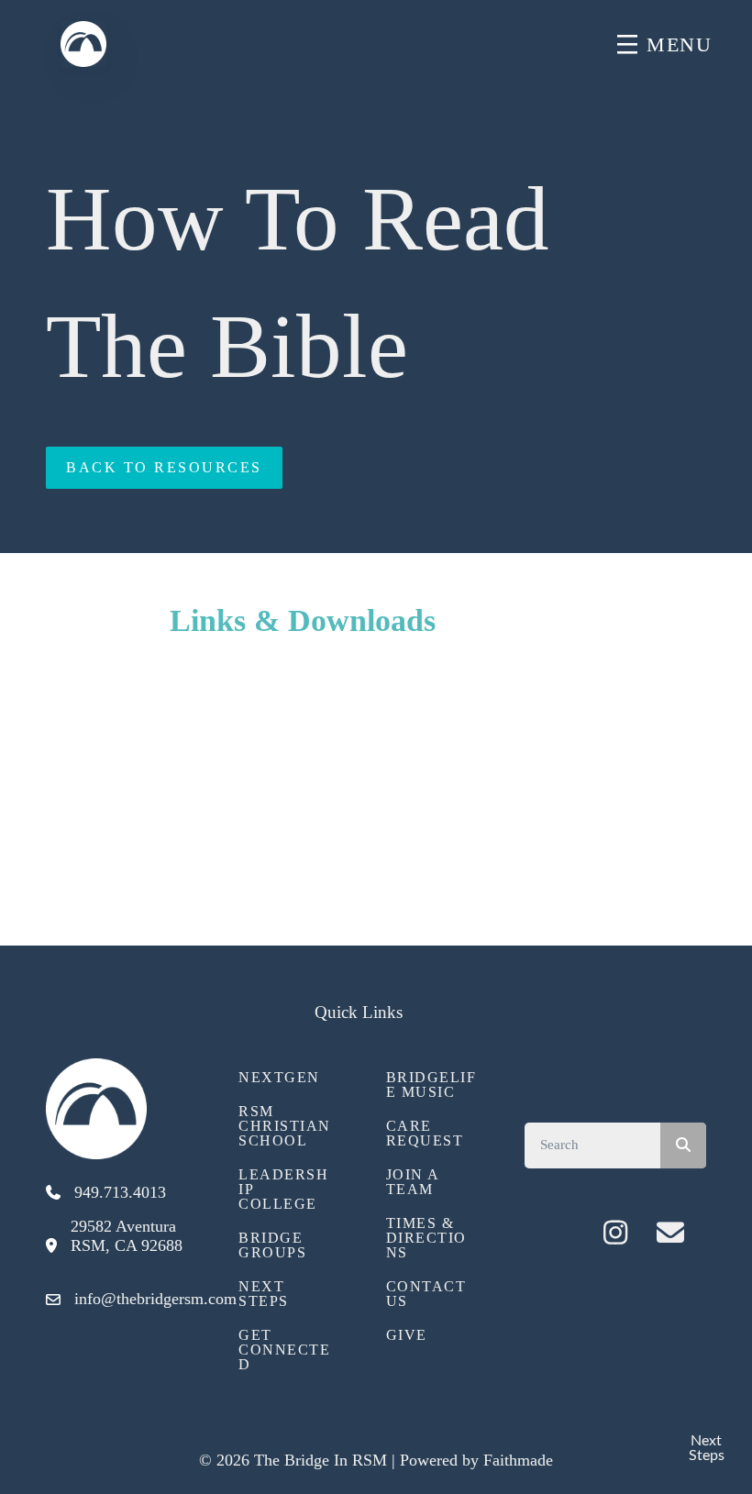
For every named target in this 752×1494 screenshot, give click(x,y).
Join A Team (412, 1182)
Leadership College (283, 1189)
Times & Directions (426, 1237)
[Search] (683, 1145)
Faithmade (518, 1460)
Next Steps (263, 1293)
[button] (560, 1232)
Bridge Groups (272, 1245)
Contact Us (426, 1293)
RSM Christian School (284, 1125)
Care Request (425, 1133)
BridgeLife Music (431, 1084)
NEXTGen (279, 1077)
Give (406, 1335)
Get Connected (284, 1349)
